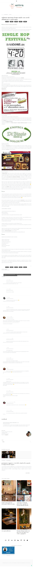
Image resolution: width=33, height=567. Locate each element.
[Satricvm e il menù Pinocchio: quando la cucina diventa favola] (24, 491)
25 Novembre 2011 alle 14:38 (9, 369)
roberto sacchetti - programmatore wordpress (30, 566)
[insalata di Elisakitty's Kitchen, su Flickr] (3, 234)
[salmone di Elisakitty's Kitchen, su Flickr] (3, 191)
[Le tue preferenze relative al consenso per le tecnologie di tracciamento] (31, 565)
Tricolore (19, 122)
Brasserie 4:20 (4, 88)
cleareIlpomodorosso (9, 338)
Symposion (7, 390)
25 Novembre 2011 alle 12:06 (9, 339)
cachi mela (22, 200)
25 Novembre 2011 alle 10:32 (9, 298)
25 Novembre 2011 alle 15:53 (9, 379)
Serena (7, 306)
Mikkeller (22, 77)
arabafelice (7, 279)
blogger (8, 121)
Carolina (7, 378)
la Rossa (7, 186)
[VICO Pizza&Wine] (9, 519)
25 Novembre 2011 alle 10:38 (9, 307)
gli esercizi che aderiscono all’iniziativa (14, 176)
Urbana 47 (5, 120)
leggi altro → (7, 434)
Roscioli (12, 122)
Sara (6, 347)
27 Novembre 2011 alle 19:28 (9, 411)
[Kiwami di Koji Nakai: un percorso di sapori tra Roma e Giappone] (24, 519)
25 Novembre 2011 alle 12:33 (9, 348)
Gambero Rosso (4, 173)
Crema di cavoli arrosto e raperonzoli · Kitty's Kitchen (9, 422)
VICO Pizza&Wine (6, 531)
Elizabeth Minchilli (8, 316)
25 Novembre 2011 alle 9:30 (9, 290)
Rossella (7, 297)
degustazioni (8, 145)
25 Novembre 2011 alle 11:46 (9, 330)
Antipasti (10, 14)
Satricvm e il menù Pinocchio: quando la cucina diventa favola (22, 504)
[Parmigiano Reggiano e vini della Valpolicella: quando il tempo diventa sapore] (16, 455)
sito (7, 149)
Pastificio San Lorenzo (23, 122)
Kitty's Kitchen (16, 6)
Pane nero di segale (8, 230)
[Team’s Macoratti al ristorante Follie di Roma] (9, 491)
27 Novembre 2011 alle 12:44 (9, 403)
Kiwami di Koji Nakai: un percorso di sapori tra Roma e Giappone (23, 532)
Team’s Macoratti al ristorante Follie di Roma (8, 503)
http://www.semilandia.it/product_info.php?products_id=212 (10, 322)
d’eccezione (11, 121)
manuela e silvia (8, 410)
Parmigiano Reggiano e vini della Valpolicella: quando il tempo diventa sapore (16, 463)
